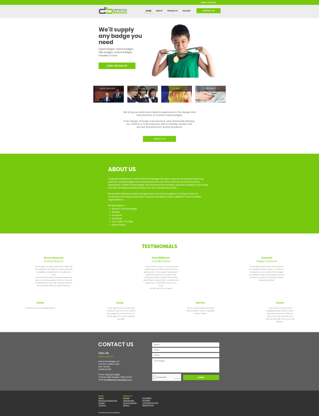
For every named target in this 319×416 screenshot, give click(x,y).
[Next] (305, 48)
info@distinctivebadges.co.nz (118, 379)
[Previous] (14, 48)
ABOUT (101, 398)
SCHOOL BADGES (130, 403)
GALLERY (101, 403)
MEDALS (126, 405)
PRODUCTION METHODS (107, 401)
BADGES (126, 398)
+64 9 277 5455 (112, 374)
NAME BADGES (128, 401)
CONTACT (102, 405)
